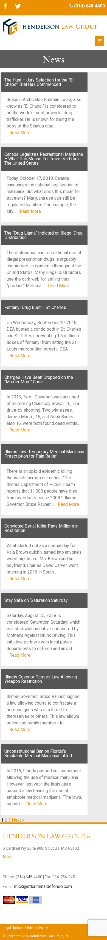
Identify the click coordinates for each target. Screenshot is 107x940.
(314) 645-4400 (89, 6)
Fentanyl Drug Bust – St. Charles (35, 307)
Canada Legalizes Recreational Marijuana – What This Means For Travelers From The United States (43, 159)
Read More (19, 132)
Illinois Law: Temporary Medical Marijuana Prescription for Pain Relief (44, 454)
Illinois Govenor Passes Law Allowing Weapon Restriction (40, 679)
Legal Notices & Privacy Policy (25, 928)
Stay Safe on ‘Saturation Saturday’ (36, 600)
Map (7, 856)
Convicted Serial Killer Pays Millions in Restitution (41, 528)
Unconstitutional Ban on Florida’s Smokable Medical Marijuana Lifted (38, 753)
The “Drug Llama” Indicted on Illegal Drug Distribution (43, 235)
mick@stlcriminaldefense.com (43, 886)
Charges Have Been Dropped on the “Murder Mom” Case (38, 379)
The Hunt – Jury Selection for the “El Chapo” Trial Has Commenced (39, 82)
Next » (18, 820)
